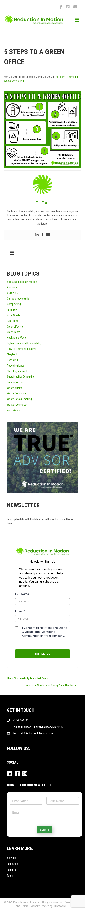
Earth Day (12, 309)
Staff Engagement (17, 371)
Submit (44, 829)
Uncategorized (15, 382)
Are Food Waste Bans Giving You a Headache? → (53, 685)
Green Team (13, 332)
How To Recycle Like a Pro (21, 348)
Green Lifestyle (15, 326)
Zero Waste (13, 410)
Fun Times (12, 320)
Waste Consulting (14, 80)
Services (12, 857)
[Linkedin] (37, 235)
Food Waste (13, 315)
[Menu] (77, 20)
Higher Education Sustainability (24, 343)
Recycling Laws (15, 365)
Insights (11, 869)
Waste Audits (14, 387)
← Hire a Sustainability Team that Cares (26, 678)
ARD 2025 (12, 293)
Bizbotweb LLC (61, 906)
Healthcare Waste (17, 337)
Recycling (72, 76)
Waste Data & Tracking (19, 399)
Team (10, 875)
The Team (59, 76)
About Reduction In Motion (22, 281)
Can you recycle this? (19, 298)
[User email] (48, 235)
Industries (12, 863)
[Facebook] (42, 235)
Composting (14, 304)
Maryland (12, 354)
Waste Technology (17, 404)
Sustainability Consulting (21, 376)
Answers (12, 287)
